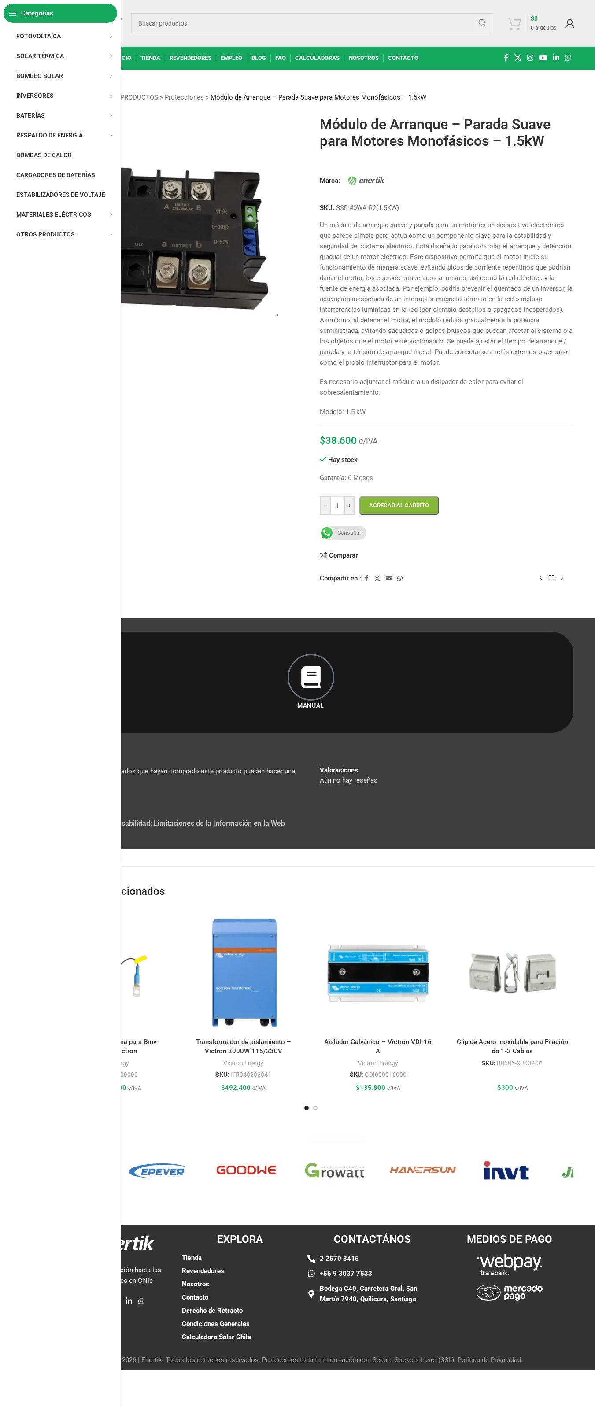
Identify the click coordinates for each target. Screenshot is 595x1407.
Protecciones (184, 97)
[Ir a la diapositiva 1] (306, 1108)
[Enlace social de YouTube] (543, 58)
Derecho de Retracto (212, 1311)
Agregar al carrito (399, 505)
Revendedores (203, 1271)
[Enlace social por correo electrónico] (389, 578)
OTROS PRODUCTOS (128, 97)
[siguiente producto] (562, 577)
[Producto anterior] (541, 577)
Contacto (195, 1297)
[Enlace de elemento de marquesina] (141, 1170)
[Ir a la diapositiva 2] (315, 1108)
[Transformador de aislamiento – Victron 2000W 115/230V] (243, 973)
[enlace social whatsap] (568, 58)
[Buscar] (482, 23)
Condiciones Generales (216, 1324)
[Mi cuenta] (570, 23)
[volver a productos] (551, 577)
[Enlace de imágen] (510, 1264)
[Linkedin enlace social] (556, 58)
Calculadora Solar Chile (216, 1337)
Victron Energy (243, 1063)
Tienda (192, 1258)
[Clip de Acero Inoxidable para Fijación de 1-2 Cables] (512, 973)
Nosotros (195, 1284)
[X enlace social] (517, 58)
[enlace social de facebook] (506, 58)
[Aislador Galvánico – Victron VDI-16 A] (378, 973)
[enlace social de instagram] (530, 58)
